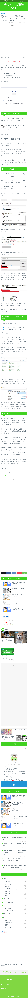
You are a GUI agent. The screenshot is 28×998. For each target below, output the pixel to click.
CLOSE (14, 93)
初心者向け (16, 475)
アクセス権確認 (9, 100)
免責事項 (3, 988)
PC (3, 475)
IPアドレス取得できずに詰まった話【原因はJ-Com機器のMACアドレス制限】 (14, 859)
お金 (15, 919)
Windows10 (15, 884)
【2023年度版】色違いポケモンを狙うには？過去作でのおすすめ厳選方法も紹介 (14, 866)
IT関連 (3, 13)
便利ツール (15, 891)
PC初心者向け (15, 881)
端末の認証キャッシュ (10, 97)
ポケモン (14, 905)
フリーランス (15, 920)
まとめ (6, 105)
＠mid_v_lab (11, 61)
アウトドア (14, 898)
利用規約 (19, 965)
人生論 (15, 924)
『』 (11, 780)
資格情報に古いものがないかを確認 (14, 103)
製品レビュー (14, 913)
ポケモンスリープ (15, 910)
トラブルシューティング (15, 890)
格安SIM (15, 895)
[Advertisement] (14, 40)
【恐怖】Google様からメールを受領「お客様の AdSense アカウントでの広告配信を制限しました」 (15, 852)
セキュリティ (15, 888)
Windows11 (15, 886)
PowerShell (15, 883)
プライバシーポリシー (10, 965)
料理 (15, 925)
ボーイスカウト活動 (14, 902)
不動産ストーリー (15, 922)
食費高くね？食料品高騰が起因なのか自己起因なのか (14, 838)
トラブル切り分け (9, 475)
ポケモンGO (15, 908)
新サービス (15, 893)
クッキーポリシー (5, 984)
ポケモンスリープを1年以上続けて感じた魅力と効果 (14, 844)
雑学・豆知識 (15, 927)
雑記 (14, 917)
